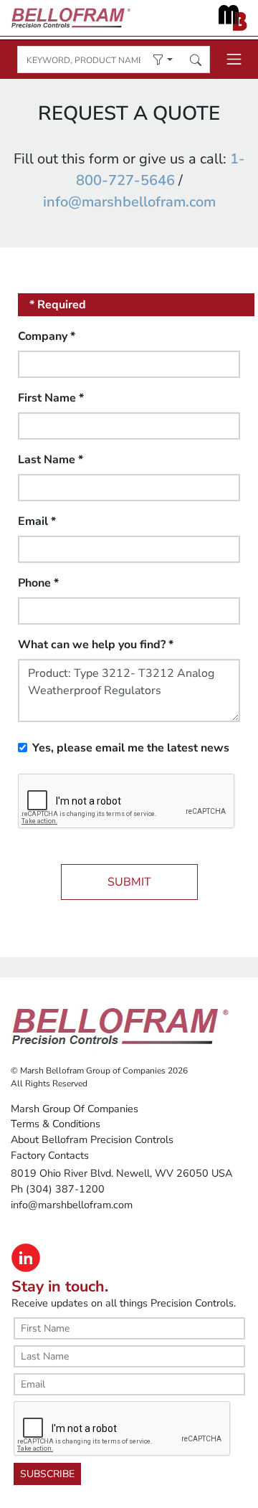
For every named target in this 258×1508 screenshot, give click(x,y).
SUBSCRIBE (47, 1474)
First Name (51, 398)
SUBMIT (129, 882)
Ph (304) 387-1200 (58, 1189)
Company (46, 336)
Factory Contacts (50, 1155)
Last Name (50, 460)
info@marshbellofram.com (129, 202)
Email (37, 521)
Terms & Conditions (55, 1123)
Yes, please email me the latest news (130, 748)
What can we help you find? (95, 645)
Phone (38, 583)
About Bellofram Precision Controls (92, 1139)
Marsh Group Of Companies (74, 1108)
